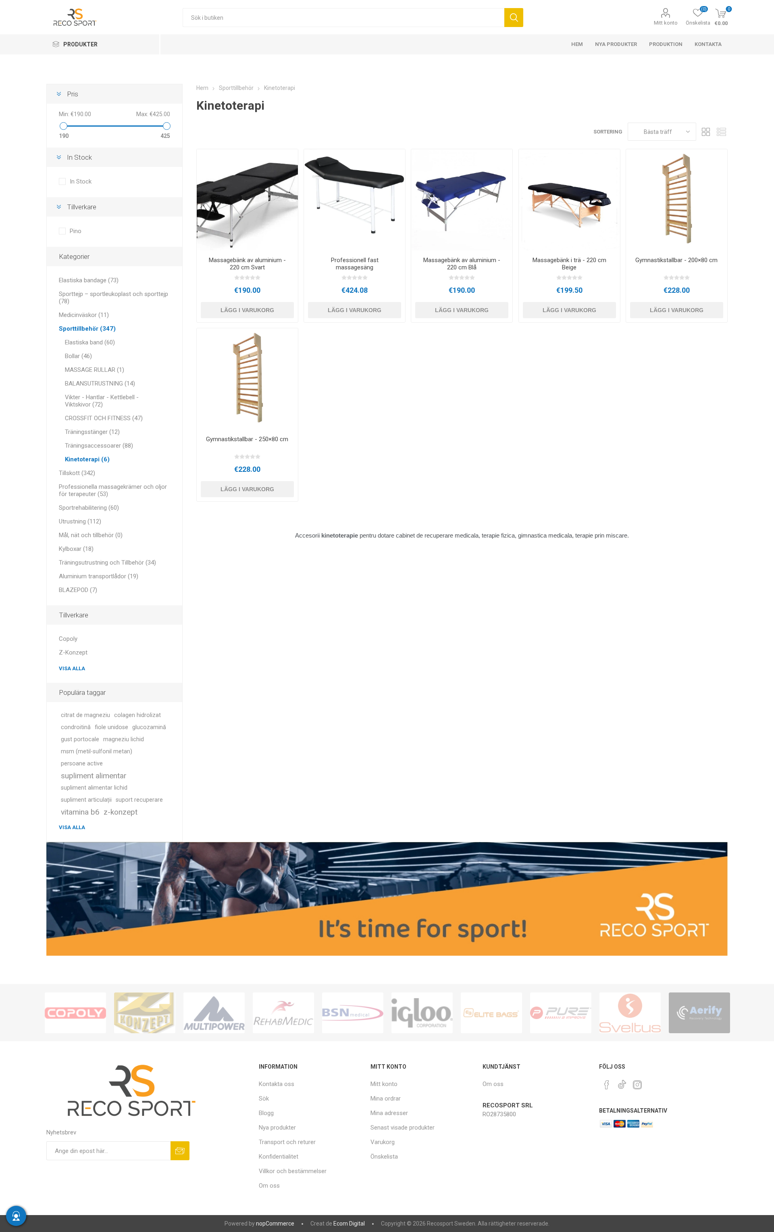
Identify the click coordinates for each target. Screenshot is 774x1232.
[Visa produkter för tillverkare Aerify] (699, 1012)
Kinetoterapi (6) (87, 459)
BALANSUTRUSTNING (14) (100, 383)
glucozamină (149, 727)
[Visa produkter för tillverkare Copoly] (75, 1012)
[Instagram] (637, 1084)
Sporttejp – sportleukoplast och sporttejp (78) (113, 297)
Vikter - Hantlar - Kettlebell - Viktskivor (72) (102, 401)
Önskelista (384, 1156)
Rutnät (706, 132)
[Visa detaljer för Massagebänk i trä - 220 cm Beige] (569, 199)
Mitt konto (666, 23)
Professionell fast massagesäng (355, 263)
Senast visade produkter (402, 1127)
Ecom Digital (349, 1223)
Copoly (68, 638)
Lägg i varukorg (247, 310)
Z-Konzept (73, 652)
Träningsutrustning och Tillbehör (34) (107, 562)
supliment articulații (86, 799)
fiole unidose (111, 727)
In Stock (81, 181)
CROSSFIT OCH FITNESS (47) (104, 418)
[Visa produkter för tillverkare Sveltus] (630, 1012)
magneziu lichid (123, 739)
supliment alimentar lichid (94, 787)
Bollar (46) (78, 356)
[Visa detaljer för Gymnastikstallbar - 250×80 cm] (247, 378)
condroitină (76, 727)
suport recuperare (139, 799)
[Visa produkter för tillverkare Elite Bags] (491, 1012)
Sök (513, 17)
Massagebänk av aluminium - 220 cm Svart (247, 263)
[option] (75, 1012)
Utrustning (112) (80, 521)
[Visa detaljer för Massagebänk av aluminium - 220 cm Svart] (247, 199)
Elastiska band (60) (90, 342)
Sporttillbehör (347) (87, 328)
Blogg (266, 1113)
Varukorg (382, 1142)
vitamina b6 (80, 812)
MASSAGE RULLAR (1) (94, 369)
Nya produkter (277, 1127)
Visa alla (72, 668)
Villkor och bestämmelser (293, 1171)
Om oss (269, 1185)
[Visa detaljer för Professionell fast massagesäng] (354, 199)
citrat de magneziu (85, 715)
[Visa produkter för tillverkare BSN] (352, 1012)
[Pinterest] (606, 1084)
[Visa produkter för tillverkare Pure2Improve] (560, 1012)
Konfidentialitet (278, 1156)
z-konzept (120, 812)
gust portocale (80, 739)
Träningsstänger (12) (92, 432)
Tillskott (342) (77, 473)
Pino (75, 231)
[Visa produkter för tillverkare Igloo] (422, 1012)
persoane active (82, 763)
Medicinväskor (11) (84, 315)
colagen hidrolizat (137, 715)
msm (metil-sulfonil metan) (96, 751)
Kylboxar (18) (76, 548)
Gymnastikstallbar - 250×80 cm (247, 439)
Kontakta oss (276, 1084)
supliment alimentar (94, 775)
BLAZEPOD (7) (78, 590)
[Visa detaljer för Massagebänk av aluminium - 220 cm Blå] (461, 199)
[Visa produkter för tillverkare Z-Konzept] (144, 1012)
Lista (722, 132)
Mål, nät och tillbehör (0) (91, 535)
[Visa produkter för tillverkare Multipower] (214, 1012)
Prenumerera (180, 1150)
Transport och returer (287, 1142)
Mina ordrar (385, 1098)
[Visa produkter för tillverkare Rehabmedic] (283, 1012)
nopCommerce (275, 1223)
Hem (202, 88)
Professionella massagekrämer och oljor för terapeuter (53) (113, 490)
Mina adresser (389, 1113)
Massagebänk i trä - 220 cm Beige (569, 263)
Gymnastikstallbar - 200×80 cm (676, 260)
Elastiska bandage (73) (89, 280)
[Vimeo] (622, 1082)
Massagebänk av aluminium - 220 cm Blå (461, 263)
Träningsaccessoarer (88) (99, 445)
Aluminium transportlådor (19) (98, 576)
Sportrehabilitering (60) (89, 507)
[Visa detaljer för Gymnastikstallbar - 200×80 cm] (676, 199)
